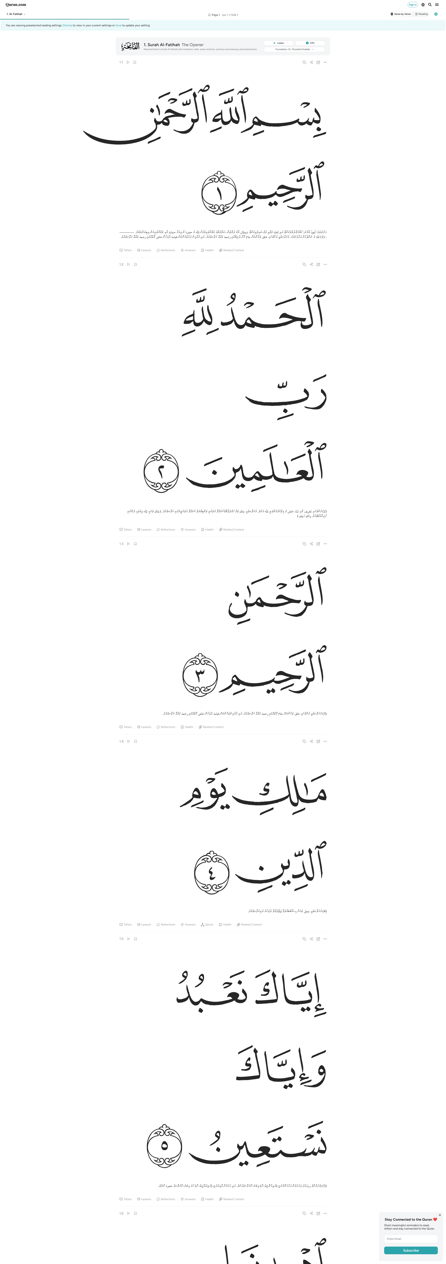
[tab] (401, 14)
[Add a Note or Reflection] (318, 62)
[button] (16, 14)
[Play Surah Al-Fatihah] (128, 62)
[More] (325, 62)
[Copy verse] (304, 62)
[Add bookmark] (209, 15)
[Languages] (423, 4)
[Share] (311, 62)
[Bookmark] (135, 62)
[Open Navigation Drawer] (436, 4)
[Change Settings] (435, 14)
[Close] (440, 1215)
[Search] (429, 4)
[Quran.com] (16, 4)
